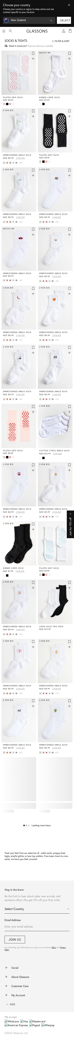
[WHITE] (40, 104)
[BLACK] (43, 104)
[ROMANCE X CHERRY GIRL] (10, 104)
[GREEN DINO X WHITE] (4, 163)
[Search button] (10, 31)
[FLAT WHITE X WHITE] (13, 163)
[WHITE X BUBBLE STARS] (13, 104)
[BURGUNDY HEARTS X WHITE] (10, 163)
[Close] (69, 5)
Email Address (13, 920)
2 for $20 (57, 453)
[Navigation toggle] (4, 31)
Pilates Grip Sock (13, 97)
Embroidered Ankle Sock (17, 155)
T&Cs (53, 947)
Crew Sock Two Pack (51, 626)
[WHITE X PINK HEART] (4, 104)
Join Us (15, 939)
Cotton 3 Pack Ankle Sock (54, 451)
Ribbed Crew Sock (49, 97)
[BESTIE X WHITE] (7, 163)
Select (65, 20)
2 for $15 (20, 158)
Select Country (14, 909)
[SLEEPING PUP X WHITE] (16, 163)
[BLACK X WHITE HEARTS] (7, 104)
